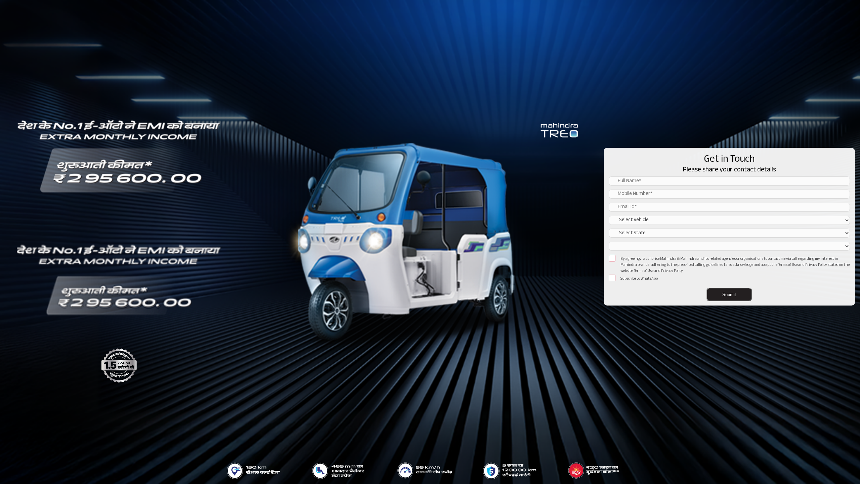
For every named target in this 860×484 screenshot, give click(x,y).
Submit (729, 294)
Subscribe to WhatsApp (639, 279)
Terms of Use (643, 271)
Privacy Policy (672, 271)
